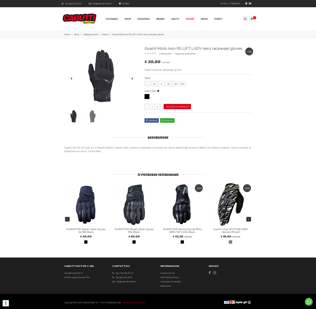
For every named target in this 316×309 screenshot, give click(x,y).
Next (248, 219)
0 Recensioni (165, 53)
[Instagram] (214, 272)
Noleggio (144, 19)
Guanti (105, 34)
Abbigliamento (90, 34)
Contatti (125, 3)
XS (175, 83)
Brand (160, 19)
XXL (183, 83)
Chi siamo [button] (112, 19)
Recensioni (165, 286)
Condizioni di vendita (170, 281)
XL (168, 83)
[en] (250, 3)
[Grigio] (230, 242)
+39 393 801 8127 (73, 3)
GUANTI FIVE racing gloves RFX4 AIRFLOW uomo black (182, 231)
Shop (76, 34)
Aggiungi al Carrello (177, 107)
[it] (246, 3)
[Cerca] (245, 18)
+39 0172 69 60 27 (124, 273)
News (204, 19)
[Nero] (147, 96)
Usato (175, 19)
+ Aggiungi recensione (184, 53)
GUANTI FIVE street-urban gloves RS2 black (134, 231)
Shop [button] (128, 19)
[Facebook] (210, 272)
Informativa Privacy (169, 277)
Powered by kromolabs (134, 302)
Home (67, 34)
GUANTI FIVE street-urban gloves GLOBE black (85, 231)
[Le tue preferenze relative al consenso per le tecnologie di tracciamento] (6, 303)
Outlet (190, 19)
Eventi (218, 19)
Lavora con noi (167, 273)
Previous (67, 219)
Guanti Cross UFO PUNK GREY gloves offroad (230, 231)
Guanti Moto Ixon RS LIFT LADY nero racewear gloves (138, 34)
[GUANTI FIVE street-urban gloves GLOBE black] (85, 204)
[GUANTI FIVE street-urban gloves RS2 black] (134, 204)
